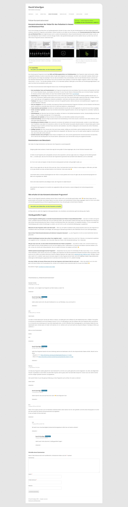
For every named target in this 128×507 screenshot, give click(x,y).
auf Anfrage (76, 93)
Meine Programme (52, 14)
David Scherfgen (36, 7)
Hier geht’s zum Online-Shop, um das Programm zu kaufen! (46, 69)
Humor (86, 14)
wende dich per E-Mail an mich (82, 254)
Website (30, 485)
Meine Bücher (63, 14)
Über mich (30, 14)
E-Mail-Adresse (32, 480)
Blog (37, 14)
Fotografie (71, 14)
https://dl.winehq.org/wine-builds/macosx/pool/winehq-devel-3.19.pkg (55, 356)
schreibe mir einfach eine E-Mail (47, 266)
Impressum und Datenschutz (34, 500)
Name (30, 474)
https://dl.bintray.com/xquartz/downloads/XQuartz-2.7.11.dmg (56, 355)
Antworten (30, 291)
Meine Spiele (43, 14)
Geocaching (79, 14)
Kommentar (31, 457)
